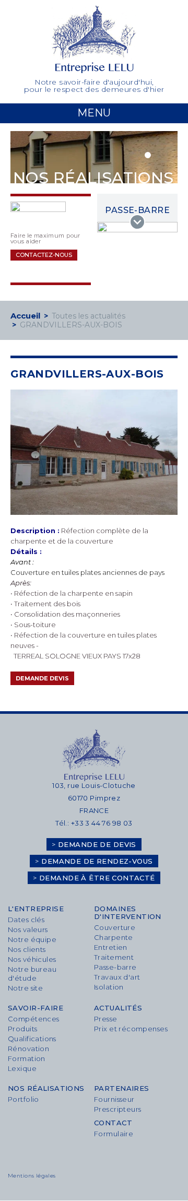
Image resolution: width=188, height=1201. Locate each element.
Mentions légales (32, 1176)
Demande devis (42, 678)
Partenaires (121, 1088)
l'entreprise (36, 909)
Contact (113, 1123)
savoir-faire (35, 1008)
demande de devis (94, 844)
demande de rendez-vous (93, 861)
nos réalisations (46, 1088)
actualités (118, 1008)
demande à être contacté (94, 878)
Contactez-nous (44, 254)
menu (94, 113)
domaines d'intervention (127, 913)
